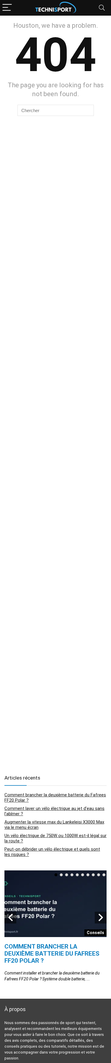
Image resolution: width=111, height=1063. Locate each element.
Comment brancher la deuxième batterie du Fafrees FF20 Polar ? (51, 953)
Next (101, 917)
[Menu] (7, 8)
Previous (10, 917)
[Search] (102, 8)
